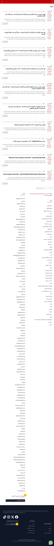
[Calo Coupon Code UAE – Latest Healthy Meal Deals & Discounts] (49, 171)
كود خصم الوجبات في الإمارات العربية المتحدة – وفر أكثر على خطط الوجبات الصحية (24, 33)
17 (44, 188)
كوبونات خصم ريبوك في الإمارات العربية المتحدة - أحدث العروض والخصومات (24, 50)
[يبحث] (2, 2)
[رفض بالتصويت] (42, 11)
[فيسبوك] (16, 517)
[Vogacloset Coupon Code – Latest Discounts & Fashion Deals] (49, 138)
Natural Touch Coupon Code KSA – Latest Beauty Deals (27, 158)
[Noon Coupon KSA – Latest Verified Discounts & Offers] (49, 121)
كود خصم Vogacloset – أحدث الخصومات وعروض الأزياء (29, 141)
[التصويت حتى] (40, 11)
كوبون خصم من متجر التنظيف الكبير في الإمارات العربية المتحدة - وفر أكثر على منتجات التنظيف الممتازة (23, 87)
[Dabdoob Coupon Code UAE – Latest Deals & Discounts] (49, 65)
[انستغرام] (8, 517)
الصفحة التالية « (39, 188)
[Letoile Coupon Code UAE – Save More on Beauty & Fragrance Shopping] (49, 103)
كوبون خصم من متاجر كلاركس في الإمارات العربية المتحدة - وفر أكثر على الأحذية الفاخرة (25, 15)
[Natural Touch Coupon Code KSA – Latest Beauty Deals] (49, 154)
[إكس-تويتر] (12, 517)
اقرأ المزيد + (5, 23)
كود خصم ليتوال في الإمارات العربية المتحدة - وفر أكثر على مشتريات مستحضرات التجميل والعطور (26, 107)
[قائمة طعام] (52, 2)
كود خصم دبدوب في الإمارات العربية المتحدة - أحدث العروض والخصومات (25, 69)
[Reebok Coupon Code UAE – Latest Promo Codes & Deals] (49, 47)
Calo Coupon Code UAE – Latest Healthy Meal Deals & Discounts (24, 174)
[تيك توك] (4, 517)
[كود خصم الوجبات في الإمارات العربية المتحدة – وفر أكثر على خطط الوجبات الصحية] (49, 29)
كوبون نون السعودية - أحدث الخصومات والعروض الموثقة (29, 125)
